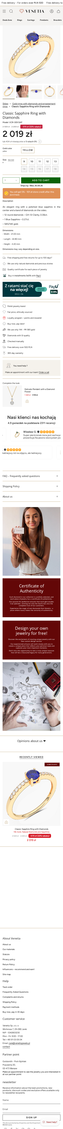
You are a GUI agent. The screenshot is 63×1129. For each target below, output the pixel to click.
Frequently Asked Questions (15, 992)
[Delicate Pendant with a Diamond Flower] (12, 396)
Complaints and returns (13, 997)
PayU (38, 275)
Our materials (9, 949)
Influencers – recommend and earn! (19, 969)
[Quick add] (6, 822)
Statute (6, 954)
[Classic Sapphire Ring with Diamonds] (31, 794)
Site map (7, 974)
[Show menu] (4, 11)
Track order (7, 987)
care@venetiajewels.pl (19, 1043)
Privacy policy (9, 959)
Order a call (44, 372)
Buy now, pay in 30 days (13, 1012)
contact (6, 1046)
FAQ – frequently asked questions (21, 476)
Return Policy (9, 964)
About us (7, 496)
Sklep (5, 103)
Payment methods (11, 1007)
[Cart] (58, 11)
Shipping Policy (11, 486)
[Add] (27, 401)
